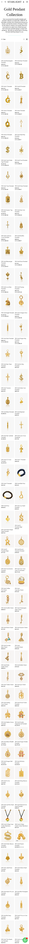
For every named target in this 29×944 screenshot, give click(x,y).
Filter (4, 39)
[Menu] (2, 2)
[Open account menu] (23, 2)
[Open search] (5, 2)
